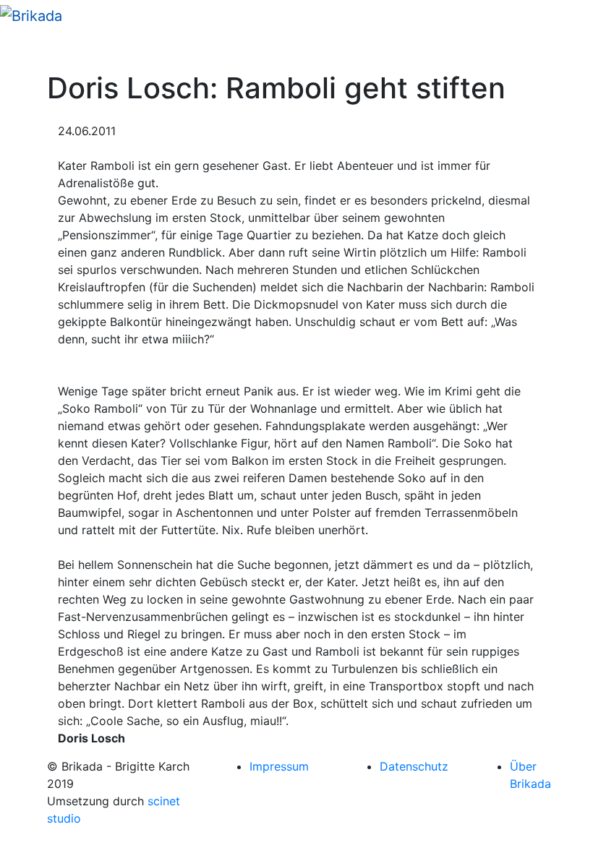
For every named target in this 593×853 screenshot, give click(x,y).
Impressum (279, 766)
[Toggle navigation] (32, 50)
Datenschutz (414, 766)
